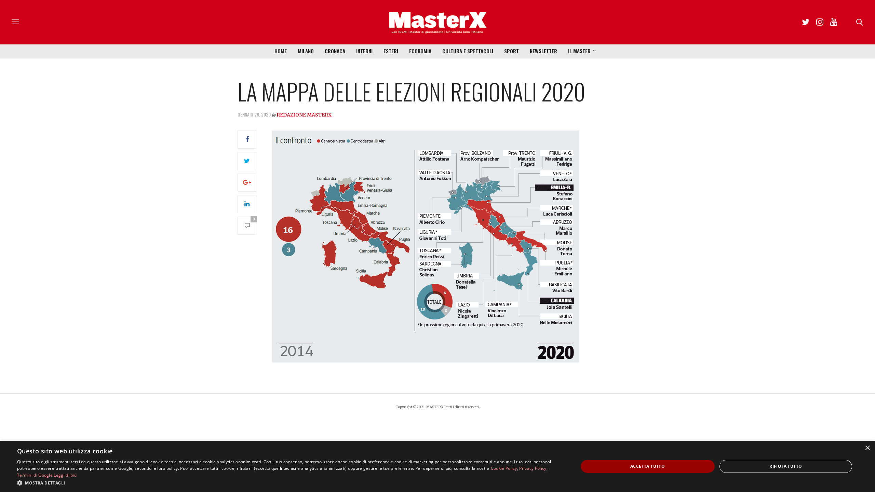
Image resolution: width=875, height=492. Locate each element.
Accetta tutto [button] (647, 466)
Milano (306, 51)
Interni (364, 51)
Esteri (390, 51)
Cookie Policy (504, 468)
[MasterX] (437, 22)
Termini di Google (35, 475)
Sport (511, 51)
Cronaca (335, 51)
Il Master (579, 51)
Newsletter (543, 51)
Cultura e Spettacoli (467, 51)
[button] (289, 483)
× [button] (867, 448)
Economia (420, 51)
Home (280, 51)
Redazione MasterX (304, 115)
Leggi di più (65, 475)
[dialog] (437, 466)
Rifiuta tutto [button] (785, 466)
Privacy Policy (532, 468)
